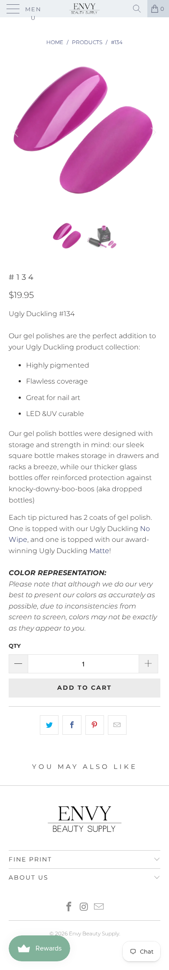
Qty (15, 645)
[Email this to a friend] (117, 725)
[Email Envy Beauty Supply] (99, 908)
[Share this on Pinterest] (94, 725)
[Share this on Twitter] (49, 725)
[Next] (152, 132)
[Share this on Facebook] (71, 725)
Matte (99, 551)
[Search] (137, 8)
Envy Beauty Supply (94, 933)
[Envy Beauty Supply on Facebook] (68, 908)
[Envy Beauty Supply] (84, 8)
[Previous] (17, 132)
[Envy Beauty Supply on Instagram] (84, 908)
